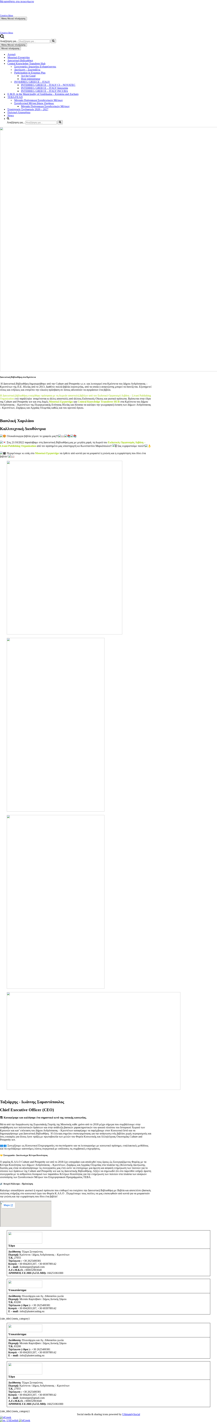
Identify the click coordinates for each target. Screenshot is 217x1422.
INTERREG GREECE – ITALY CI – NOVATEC (48, 84)
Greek (8, 1417)
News (10, 115)
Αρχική (11, 54)
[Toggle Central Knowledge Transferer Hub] (215, 63)
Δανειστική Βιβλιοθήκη (20, 60)
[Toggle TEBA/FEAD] (215, 97)
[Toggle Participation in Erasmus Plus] (215, 72)
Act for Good (28, 75)
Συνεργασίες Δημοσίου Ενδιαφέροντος (35, 66)
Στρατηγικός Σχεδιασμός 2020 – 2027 (27, 109)
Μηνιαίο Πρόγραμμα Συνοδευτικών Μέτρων (38, 100)
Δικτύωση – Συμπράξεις (27, 69)
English (14, 1420)
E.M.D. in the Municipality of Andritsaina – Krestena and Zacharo (42, 94)
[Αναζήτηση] (2, 37)
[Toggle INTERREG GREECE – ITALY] (215, 82)
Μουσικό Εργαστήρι (18, 57)
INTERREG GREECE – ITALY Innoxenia (44, 88)
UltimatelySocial (131, 1414)
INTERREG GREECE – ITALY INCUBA (44, 91)
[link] (47, 453)
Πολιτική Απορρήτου (18, 112)
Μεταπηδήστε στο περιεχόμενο (17, 1)
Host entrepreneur (30, 78)
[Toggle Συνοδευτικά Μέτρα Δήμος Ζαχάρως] (215, 103)
